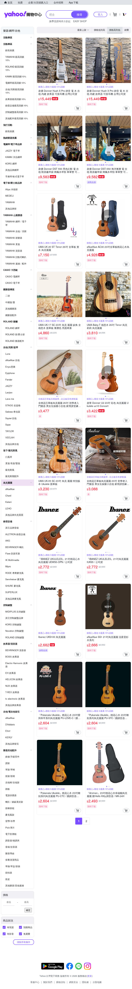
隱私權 (85, 982)
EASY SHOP (80, 21)
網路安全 (73, 982)
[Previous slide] (39, 60)
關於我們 (47, 982)
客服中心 (34, 982)
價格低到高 (99, 29)
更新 (89, 975)
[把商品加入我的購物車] (77, 108)
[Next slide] (80, 60)
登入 (100, 14)
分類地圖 (97, 982)
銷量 (126, 29)
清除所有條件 (23, 942)
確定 (28, 910)
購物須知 (60, 982)
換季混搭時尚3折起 (59, 21)
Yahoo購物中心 (23, 14)
